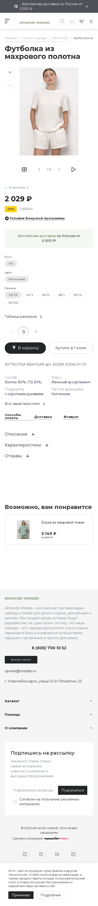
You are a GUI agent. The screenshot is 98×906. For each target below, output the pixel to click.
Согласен (27, 799)
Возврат (71, 417)
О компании (16, 728)
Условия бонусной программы (37, 218)
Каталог (12, 701)
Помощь (12, 714)
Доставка (43, 417)
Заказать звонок (21, 659)
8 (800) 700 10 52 (49, 648)
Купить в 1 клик (70, 348)
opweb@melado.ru (20, 671)
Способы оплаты (13, 416)
